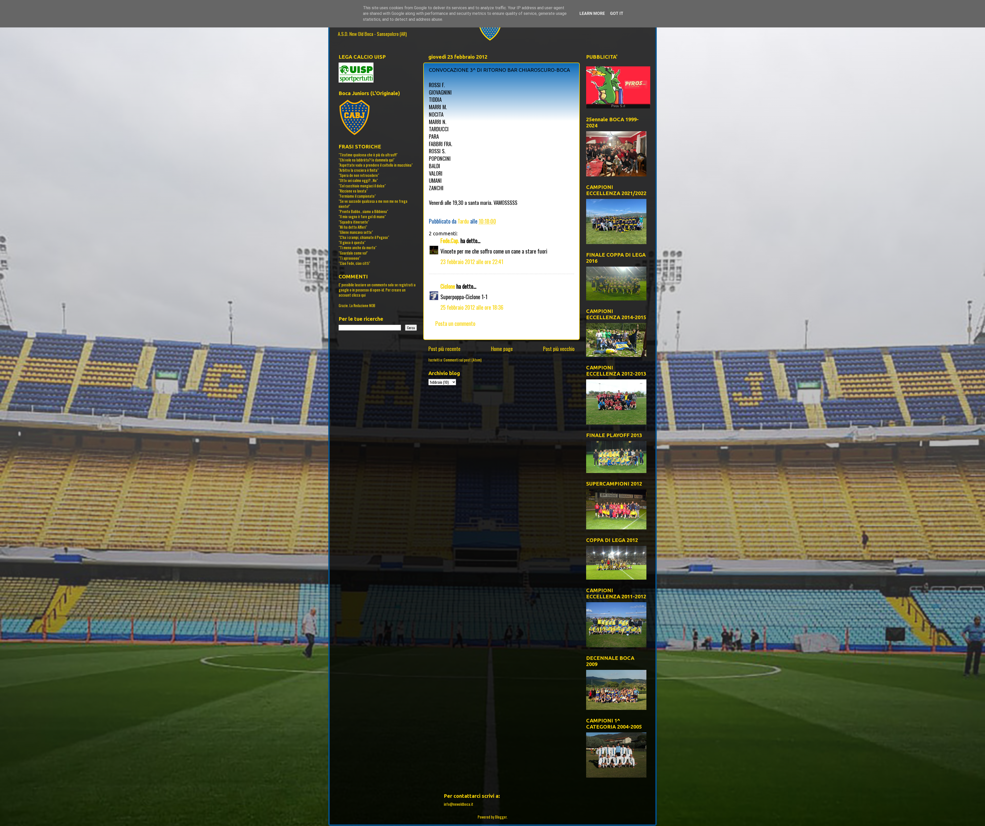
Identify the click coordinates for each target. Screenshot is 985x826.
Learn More (592, 13)
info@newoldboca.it (458, 804)
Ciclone (447, 286)
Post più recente (444, 348)
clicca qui (359, 295)
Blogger (501, 817)
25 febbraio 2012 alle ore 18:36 (471, 307)
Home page (502, 348)
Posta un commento (455, 323)
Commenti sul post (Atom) (462, 359)
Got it (616, 13)
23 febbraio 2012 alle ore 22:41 (471, 261)
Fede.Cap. (449, 240)
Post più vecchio (559, 348)
